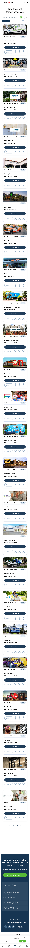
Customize (14, 941)
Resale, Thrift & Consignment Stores (11, 336)
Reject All (7, 941)
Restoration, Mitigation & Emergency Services (11, 236)
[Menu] (27, 2)
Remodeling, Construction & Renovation (11, 36)
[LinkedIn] (9, 926)
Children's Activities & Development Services (11, 403)
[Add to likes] (15, 51)
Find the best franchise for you (15, 875)
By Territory (24, 20)
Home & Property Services (9, 802)
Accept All (22, 941)
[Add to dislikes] (19, 51)
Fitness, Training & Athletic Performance (11, 70)
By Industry (15, 20)
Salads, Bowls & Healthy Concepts (11, 736)
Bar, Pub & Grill (7, 203)
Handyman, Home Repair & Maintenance (11, 669)
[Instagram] (5, 926)
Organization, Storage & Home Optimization (11, 169)
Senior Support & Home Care (10, 502)
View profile (15, 47)
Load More (15, 825)
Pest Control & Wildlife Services (10, 569)
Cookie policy (16, 938)
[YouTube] (13, 926)
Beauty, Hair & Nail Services (10, 269)
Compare (8, 52)
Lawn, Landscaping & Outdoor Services (11, 103)
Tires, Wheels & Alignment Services (11, 469)
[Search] (24, 2)
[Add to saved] (23, 51)
